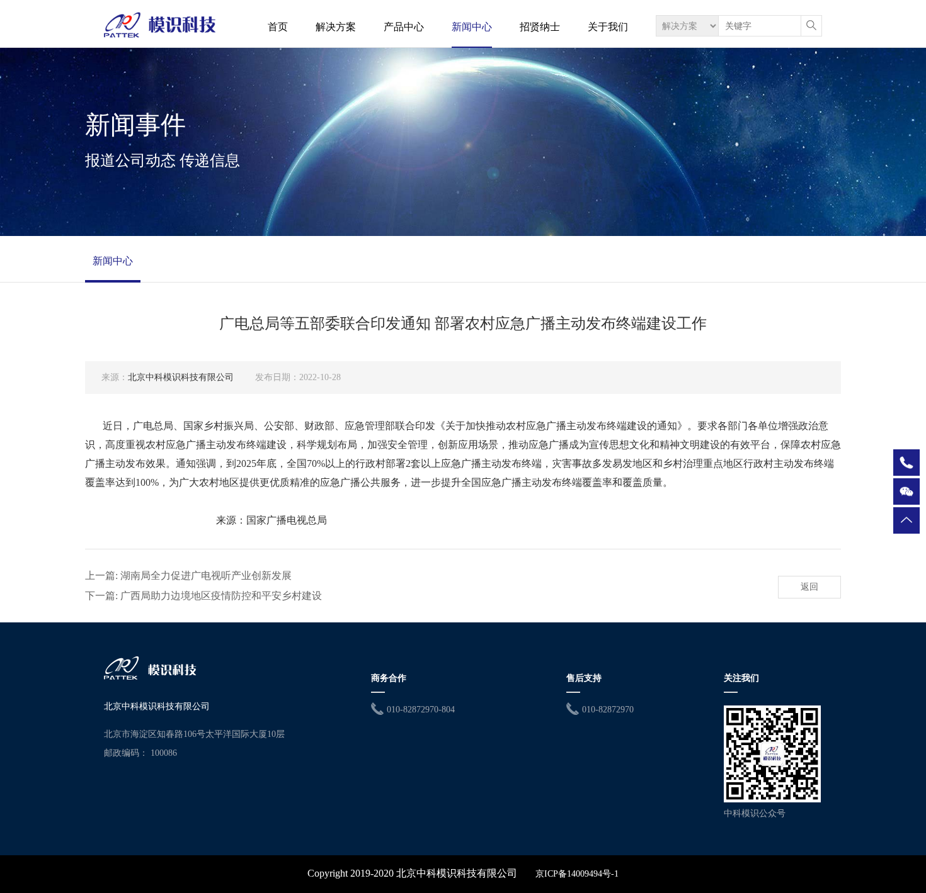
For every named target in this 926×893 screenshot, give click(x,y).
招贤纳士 (540, 26)
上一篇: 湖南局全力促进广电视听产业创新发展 (188, 575)
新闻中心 (472, 26)
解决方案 (336, 26)
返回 (809, 587)
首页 (278, 26)
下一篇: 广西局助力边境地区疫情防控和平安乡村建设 (203, 595)
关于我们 (608, 26)
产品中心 (404, 26)
